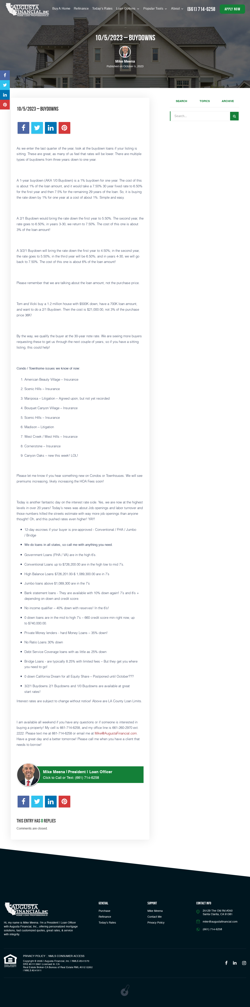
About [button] (175, 8)
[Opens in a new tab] (5, 75)
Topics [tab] (205, 101)
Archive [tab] (228, 101)
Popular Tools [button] (153, 8)
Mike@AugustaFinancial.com (116, 733)
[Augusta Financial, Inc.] (27, 9)
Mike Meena (155, 911)
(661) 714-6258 (201, 9)
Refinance (81, 8)
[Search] (234, 116)
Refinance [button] (105, 917)
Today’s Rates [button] (102, 8)
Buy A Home (61, 8)
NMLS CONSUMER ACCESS (66, 956)
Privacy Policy (155, 922)
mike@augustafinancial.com (220, 921)
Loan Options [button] (126, 8)
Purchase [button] (104, 911)
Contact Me (154, 917)
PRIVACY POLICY (34, 956)
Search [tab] (181, 101)
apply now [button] (232, 9)
